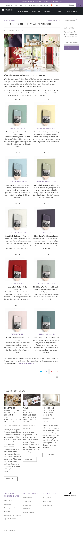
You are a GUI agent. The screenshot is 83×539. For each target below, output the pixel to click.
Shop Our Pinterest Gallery (39, 5)
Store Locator (11, 5)
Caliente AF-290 (17, 283)
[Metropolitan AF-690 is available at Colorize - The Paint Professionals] (46, 269)
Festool (47, 11)
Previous (51, 20)
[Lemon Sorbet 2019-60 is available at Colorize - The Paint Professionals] (46, 114)
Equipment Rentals (10, 519)
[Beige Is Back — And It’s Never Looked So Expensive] (51, 405)
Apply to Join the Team (11, 508)
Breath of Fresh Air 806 (17, 181)
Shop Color (36, 11)
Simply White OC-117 (17, 232)
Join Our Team (27, 505)
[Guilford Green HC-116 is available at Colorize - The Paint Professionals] (46, 168)
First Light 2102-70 (17, 334)
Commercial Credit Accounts (12, 515)
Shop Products (24, 11)
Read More (10, 479)
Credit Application (28, 512)
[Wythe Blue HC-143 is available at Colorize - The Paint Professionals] (17, 114)
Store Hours (27, 501)
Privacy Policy (47, 498)
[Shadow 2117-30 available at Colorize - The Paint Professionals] (46, 218)
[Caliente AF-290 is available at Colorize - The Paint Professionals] (17, 269)
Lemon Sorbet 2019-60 (46, 128)
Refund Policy (47, 501)
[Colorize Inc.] (7, 10)
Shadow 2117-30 (46, 232)
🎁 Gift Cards (55, 5)
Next (56, 20)
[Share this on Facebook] (46, 371)
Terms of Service (47, 505)
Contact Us (68, 11)
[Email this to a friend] (57, 377)
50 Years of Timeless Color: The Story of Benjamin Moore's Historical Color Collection (12, 415)
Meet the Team (8, 500)
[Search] (79, 11)
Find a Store (7, 511)
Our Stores (57, 11)
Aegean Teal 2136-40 (46, 334)
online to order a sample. (26, 363)
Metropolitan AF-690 (46, 283)
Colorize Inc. (12, 530)
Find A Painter (23, 5)
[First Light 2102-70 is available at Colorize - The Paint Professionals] (17, 320)
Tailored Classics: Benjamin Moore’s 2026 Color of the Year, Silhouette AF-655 (31, 415)
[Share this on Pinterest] (51, 371)
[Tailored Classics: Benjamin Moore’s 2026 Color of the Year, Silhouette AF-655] (31, 405)
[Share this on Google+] (57, 371)
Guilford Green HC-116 (46, 181)
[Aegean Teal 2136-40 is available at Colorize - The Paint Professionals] (46, 320)
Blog (75, 11)
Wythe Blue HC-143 (17, 128)
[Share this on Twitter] (41, 371)
